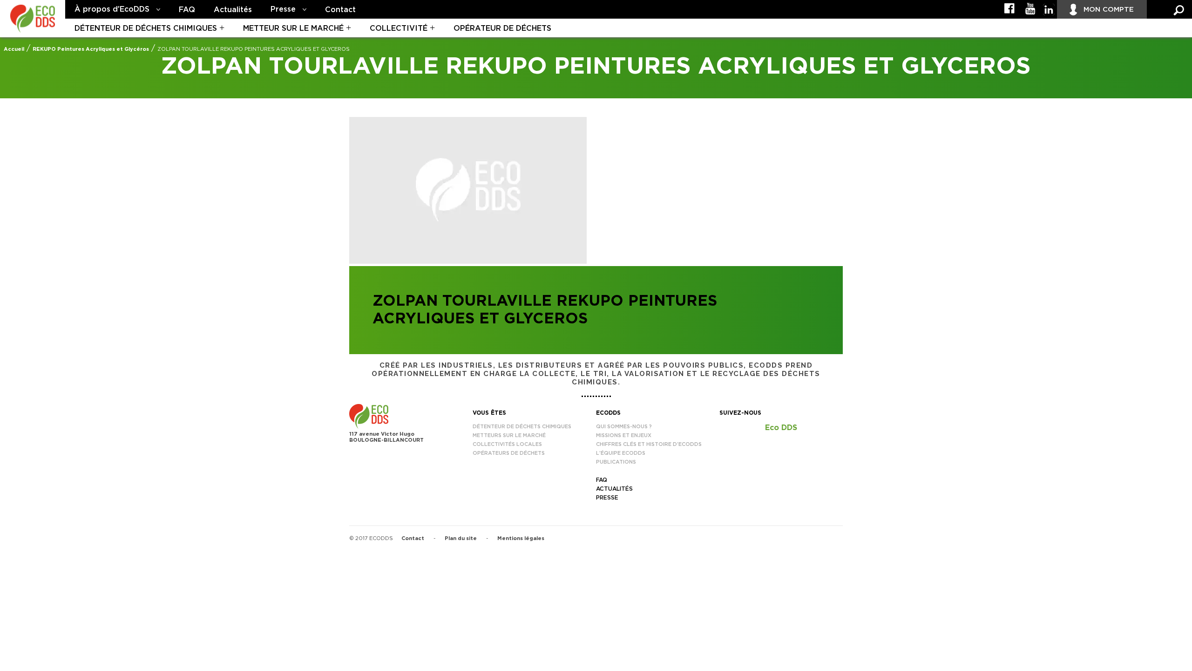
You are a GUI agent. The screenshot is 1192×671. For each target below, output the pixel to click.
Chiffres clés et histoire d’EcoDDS (649, 444)
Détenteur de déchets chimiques (145, 28)
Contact (340, 10)
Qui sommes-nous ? (624, 426)
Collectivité (398, 28)
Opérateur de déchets (502, 28)
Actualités (233, 10)
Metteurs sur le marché (509, 435)
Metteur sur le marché (293, 28)
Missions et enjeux (623, 435)
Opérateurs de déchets (509, 453)
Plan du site (461, 538)
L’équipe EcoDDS (620, 453)
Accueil (14, 49)
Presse (283, 9)
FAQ (187, 10)
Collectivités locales (507, 444)
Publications (616, 462)
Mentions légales (520, 538)
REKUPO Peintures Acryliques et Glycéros (91, 49)
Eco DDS (781, 427)
